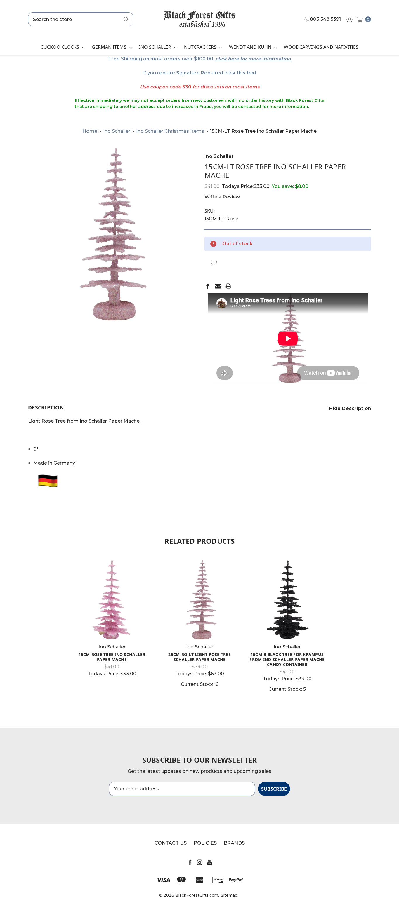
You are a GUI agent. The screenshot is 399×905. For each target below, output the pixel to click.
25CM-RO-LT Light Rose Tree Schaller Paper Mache (199, 657)
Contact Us (171, 843)
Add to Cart (199, 629)
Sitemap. (229, 895)
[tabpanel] (112, 620)
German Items (110, 47)
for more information (265, 59)
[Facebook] (207, 286)
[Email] (218, 286)
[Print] (228, 286)
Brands (234, 843)
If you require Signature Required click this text (199, 73)
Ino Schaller (155, 47)
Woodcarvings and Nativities (321, 47)
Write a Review (222, 197)
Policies (205, 843)
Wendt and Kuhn (251, 47)
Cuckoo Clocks (60, 47)
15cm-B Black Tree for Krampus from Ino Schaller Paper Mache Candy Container (287, 659)
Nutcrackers (201, 47)
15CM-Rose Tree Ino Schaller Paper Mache (112, 657)
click (221, 59)
